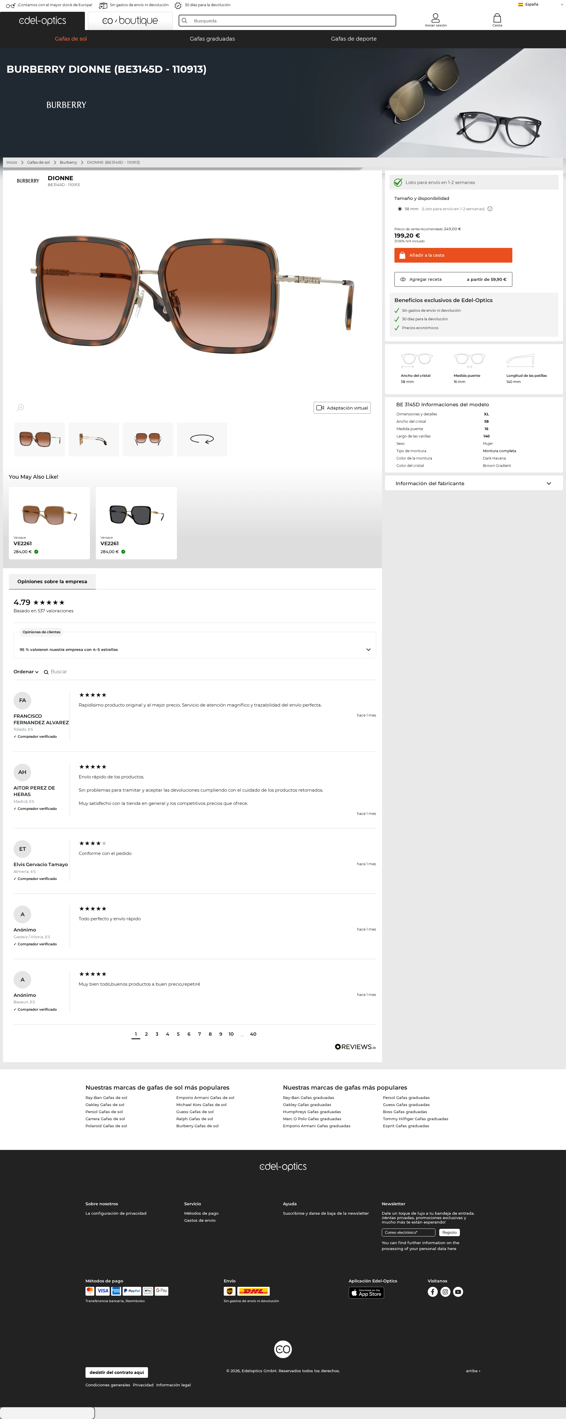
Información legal (173, 1384)
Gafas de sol (38, 162)
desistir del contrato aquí (117, 1372)
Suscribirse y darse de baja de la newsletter (326, 1213)
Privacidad (143, 1384)
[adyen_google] (162, 1291)
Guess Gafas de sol (195, 1111)
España (531, 4)
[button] (42, 21)
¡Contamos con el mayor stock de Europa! (55, 5)
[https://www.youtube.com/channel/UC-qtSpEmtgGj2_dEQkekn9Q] (458, 1293)
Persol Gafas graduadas (406, 1097)
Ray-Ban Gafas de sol (106, 1097)
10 (231, 1034)
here (451, 1248)
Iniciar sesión (436, 25)
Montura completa (499, 451)
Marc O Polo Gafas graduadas (312, 1118)
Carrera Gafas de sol (105, 1118)
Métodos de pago (201, 1213)
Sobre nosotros (101, 1203)
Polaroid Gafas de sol (106, 1125)
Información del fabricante (430, 483)
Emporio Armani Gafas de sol (205, 1097)
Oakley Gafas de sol (104, 1104)
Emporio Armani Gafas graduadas (317, 1125)
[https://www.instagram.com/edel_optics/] (445, 1293)
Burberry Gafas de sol (197, 1125)
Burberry (68, 162)
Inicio (11, 162)
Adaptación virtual (347, 408)
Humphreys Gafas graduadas (312, 1111)
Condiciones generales (107, 1384)
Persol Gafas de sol (104, 1111)
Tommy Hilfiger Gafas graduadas (415, 1118)
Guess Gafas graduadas (406, 1104)
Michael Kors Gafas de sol (201, 1104)
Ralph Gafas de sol (194, 1118)
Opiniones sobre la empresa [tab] (52, 581)
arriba (472, 1370)
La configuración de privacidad (116, 1213)
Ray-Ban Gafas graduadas (308, 1097)
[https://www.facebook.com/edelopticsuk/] (433, 1293)
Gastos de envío (199, 1220)
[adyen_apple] (148, 1291)
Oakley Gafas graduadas (307, 1104)
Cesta (497, 25)
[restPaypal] (132, 1291)
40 (253, 1034)
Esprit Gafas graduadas (406, 1125)
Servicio (192, 1203)
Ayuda (290, 1203)
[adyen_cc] (89, 1291)
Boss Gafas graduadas (405, 1111)
